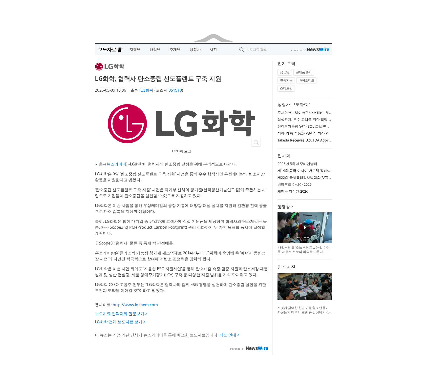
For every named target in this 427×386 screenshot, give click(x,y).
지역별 (135, 49)
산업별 (155, 49)
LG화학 (147, 90)
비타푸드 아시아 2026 (295, 184)
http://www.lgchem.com (135, 304)
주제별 (175, 49)
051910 (175, 90)
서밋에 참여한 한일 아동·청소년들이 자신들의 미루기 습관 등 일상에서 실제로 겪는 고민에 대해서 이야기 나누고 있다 (303, 314)
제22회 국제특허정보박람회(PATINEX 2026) (311, 177)
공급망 (284, 72)
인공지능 (286, 80)
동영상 (284, 206)
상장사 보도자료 (293, 104)
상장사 (195, 49)
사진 (213, 49)
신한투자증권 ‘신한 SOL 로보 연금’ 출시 (308, 126)
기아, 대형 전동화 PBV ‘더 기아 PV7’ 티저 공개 (313, 133)
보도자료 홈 (110, 49)
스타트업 (286, 88)
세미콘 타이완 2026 (293, 191)
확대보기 (256, 142)
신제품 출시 (304, 72)
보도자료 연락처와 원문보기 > (121, 313)
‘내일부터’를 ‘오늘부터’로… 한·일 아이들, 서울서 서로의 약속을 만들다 (304, 249)
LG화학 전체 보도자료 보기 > (120, 322)
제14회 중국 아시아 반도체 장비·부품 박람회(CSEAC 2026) (323, 170)
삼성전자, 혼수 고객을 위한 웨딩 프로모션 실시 (314, 119)
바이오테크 (306, 80)
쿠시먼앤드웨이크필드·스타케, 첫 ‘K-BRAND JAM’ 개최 (320, 112)
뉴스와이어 (116, 164)
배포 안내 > (229, 335)
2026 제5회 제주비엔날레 (297, 163)
